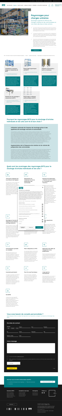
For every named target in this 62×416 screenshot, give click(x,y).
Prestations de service (10, 397)
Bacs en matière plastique (10, 393)
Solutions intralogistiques (10, 392)
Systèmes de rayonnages (32, 55)
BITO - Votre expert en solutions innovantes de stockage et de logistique (14, 55)
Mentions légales (51, 410)
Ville (44, 331)
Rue (7, 331)
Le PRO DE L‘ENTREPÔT (22, 392)
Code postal (33, 331)
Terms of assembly (40, 409)
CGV (43, 409)
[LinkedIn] (44, 392)
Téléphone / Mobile (10, 335)
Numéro (20, 331)
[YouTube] (42, 392)
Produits (26, 55)
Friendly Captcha (18, 364)
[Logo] (4, 5)
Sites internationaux (35, 393)
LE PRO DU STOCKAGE (22, 393)
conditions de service (20, 356)
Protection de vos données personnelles (42, 410)
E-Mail (20, 335)
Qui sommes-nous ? (35, 392)
